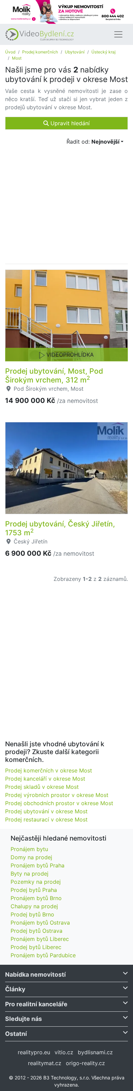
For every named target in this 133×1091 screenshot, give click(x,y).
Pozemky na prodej (36, 881)
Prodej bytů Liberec (36, 947)
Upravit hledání (69, 123)
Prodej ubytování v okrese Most (46, 811)
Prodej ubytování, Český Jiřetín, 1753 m (60, 528)
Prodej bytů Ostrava (36, 930)
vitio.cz (64, 1052)
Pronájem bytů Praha (37, 865)
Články (15, 989)
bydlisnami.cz (95, 1052)
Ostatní (16, 1033)
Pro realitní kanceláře (36, 1004)
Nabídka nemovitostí (35, 974)
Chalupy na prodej (34, 906)
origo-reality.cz (85, 1063)
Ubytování (75, 51)
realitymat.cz (44, 1063)
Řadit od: (92, 141)
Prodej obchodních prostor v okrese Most (59, 803)
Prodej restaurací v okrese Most (46, 819)
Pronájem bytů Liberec (40, 938)
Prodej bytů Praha (34, 889)
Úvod (10, 51)
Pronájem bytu (29, 849)
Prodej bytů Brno (32, 914)
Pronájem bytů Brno (36, 898)
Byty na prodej (29, 873)
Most (16, 58)
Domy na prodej (31, 857)
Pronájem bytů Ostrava (40, 922)
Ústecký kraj (103, 51)
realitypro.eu (34, 1052)
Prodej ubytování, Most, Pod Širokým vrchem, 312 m (54, 375)
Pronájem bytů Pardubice (43, 955)
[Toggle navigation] (118, 34)
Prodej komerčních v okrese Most (48, 770)
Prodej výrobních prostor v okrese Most (56, 795)
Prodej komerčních (40, 51)
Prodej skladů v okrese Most (42, 786)
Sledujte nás (23, 1018)
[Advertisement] (66, 665)
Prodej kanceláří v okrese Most (45, 778)
